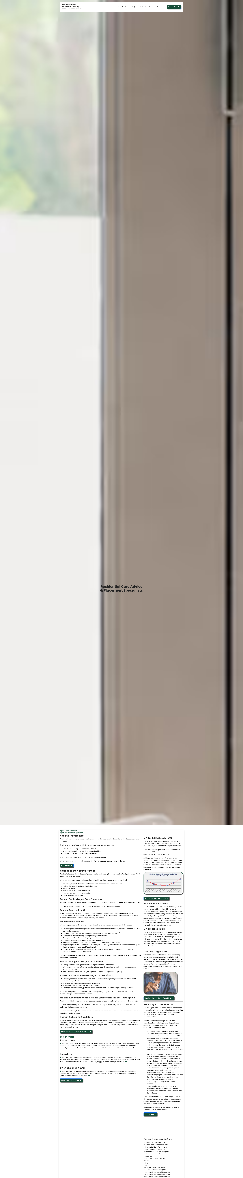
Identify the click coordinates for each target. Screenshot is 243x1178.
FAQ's (134, 7)
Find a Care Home (146, 7)
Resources (161, 7)
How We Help (123, 7)
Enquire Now (173, 7)
